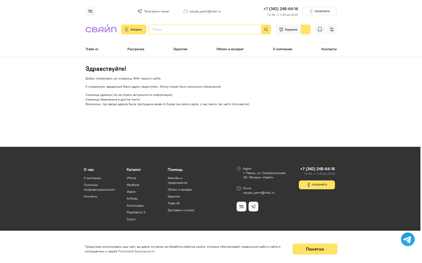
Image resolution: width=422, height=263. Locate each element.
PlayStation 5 (136, 212)
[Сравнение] (332, 29)
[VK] (90, 11)
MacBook (133, 185)
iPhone (131, 178)
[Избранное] (320, 29)
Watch (131, 192)
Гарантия (180, 49)
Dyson (131, 219)
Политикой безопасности (136, 251)
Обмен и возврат (230, 49)
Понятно (315, 249)
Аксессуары (135, 205)
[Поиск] (266, 29)
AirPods (132, 199)
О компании (282, 49)
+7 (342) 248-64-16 (280, 8)
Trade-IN (174, 203)
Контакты (329, 49)
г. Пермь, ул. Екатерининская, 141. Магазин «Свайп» (264, 175)
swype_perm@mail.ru (205, 11)
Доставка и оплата (181, 210)
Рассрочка (135, 49)
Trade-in (92, 49)
